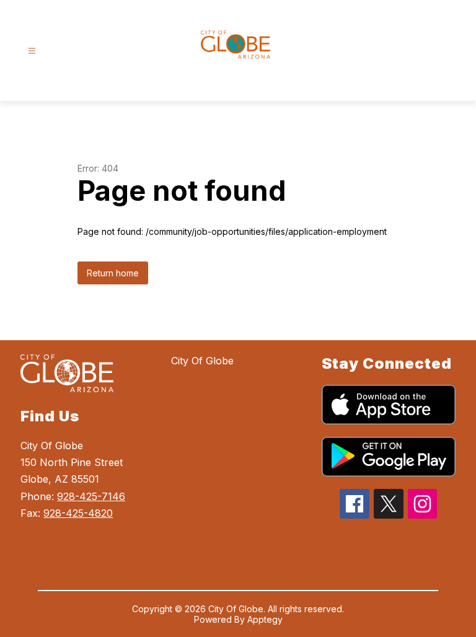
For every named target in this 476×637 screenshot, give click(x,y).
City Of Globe (202, 360)
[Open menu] (32, 51)
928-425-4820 (78, 513)
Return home (113, 273)
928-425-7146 (91, 496)
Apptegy (265, 619)
